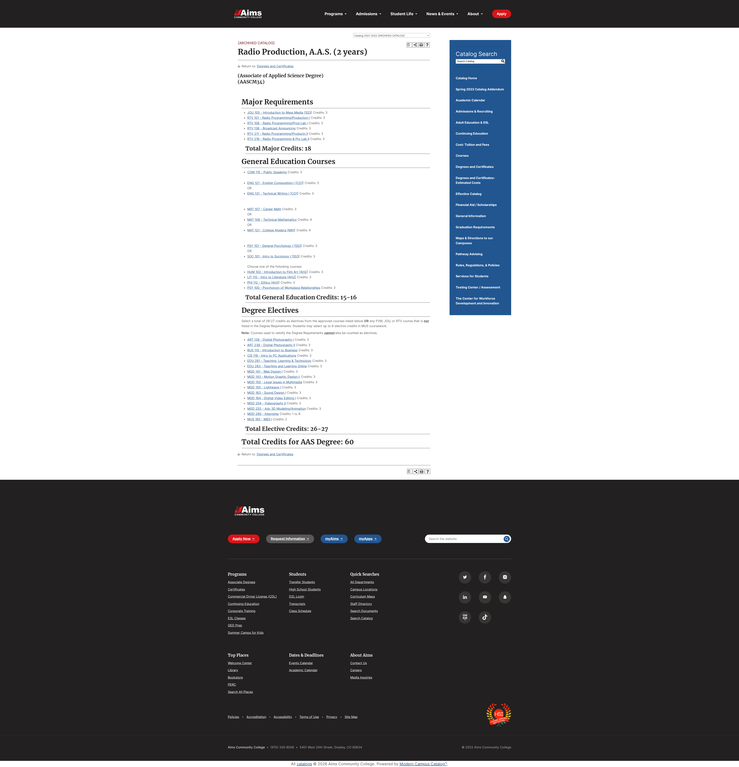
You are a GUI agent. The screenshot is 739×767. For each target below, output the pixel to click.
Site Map (351, 717)
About (473, 14)
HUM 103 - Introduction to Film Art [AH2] (277, 272)
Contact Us (358, 663)
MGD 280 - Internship (263, 414)
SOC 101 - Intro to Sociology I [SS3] (273, 256)
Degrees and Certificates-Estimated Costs (475, 180)
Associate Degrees (241, 582)
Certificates (236, 589)
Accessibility (283, 717)
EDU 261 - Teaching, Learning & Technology (279, 361)
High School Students (305, 589)
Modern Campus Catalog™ (423, 764)
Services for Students (472, 276)
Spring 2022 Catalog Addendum (480, 89)
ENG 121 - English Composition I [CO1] (275, 183)
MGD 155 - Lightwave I (264, 387)
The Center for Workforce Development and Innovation (477, 300)
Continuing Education (472, 133)
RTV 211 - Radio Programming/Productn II (277, 134)
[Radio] (465, 617)
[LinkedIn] (465, 597)
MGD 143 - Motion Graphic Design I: (273, 377)
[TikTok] (485, 617)
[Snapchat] (505, 597)
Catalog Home (466, 78)
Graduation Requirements (475, 227)
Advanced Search (468, 66)
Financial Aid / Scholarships (476, 205)
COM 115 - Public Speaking (267, 172)
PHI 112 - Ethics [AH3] (263, 282)
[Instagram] (505, 577)
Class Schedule (300, 611)
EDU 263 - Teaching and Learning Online (277, 366)
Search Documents (364, 611)
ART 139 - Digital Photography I (270, 339)
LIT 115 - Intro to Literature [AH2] (271, 277)
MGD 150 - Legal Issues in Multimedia (274, 382)
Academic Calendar (470, 100)
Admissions (366, 14)
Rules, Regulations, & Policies (478, 265)
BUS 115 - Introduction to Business (272, 350)
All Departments (362, 582)
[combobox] (391, 35)
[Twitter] (465, 577)
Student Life (401, 14)
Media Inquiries (361, 677)
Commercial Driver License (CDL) (252, 596)
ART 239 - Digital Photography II (271, 345)
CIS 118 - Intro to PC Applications (271, 355)
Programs (334, 14)
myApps (366, 539)
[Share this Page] (415, 45)
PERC (232, 684)
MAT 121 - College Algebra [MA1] (271, 230)
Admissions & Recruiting (474, 111)
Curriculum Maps (362, 596)
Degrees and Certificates (275, 66)
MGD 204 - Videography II (266, 403)
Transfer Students (302, 582)
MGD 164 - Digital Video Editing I (271, 398)
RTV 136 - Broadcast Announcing (271, 128)
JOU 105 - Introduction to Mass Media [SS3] (279, 112)
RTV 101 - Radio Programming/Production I (278, 118)
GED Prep (235, 625)
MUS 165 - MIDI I (259, 419)
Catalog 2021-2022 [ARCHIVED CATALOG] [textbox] (379, 35)
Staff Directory (361, 604)
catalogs (304, 764)
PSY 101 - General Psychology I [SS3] (274, 246)
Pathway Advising (469, 254)
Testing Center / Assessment (478, 287)
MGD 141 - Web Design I (265, 371)
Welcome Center (240, 663)
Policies (233, 717)
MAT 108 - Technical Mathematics (272, 220)
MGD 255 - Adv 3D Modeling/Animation (276, 409)
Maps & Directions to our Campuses (474, 240)
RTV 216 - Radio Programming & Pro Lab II (278, 139)
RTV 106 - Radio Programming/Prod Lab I (277, 123)
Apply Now (241, 539)
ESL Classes (237, 618)
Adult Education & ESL (472, 122)
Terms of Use (309, 717)
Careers (356, 670)
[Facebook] (485, 577)
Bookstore (235, 677)
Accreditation (256, 717)
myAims (332, 539)
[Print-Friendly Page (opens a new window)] (421, 44)
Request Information (288, 539)
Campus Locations (363, 589)
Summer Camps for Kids (245, 633)
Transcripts (297, 604)
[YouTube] (485, 597)
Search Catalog (361, 618)
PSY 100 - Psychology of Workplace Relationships (283, 288)
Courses (462, 155)
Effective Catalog (469, 194)
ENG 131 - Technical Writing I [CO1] (272, 193)
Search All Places (240, 692)
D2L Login (296, 596)
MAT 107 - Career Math (264, 209)
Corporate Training (241, 611)
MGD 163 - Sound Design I (266, 393)
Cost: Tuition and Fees (472, 145)
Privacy (331, 717)
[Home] (248, 14)
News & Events (440, 14)
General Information (471, 216)
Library (233, 670)
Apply (502, 14)
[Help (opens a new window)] (427, 44)
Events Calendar (301, 663)
